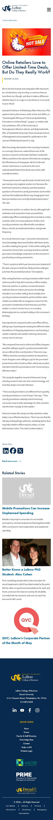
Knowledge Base (26, 739)
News (26, 728)
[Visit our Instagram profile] (38, 710)
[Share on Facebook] (13, 450)
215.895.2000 (26, 702)
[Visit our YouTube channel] (22, 710)
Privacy (38, 806)
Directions (26, 810)
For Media (10, 806)
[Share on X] (20, 450)
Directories (11, 810)
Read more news (9, 461)
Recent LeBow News (10, 20)
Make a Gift (26, 747)
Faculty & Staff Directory (26, 736)
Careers (24, 806)
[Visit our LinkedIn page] (15, 710)
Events (26, 732)
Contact (26, 743)
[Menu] (49, 10)
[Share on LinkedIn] (5, 450)
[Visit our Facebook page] (30, 710)
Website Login (26, 751)
